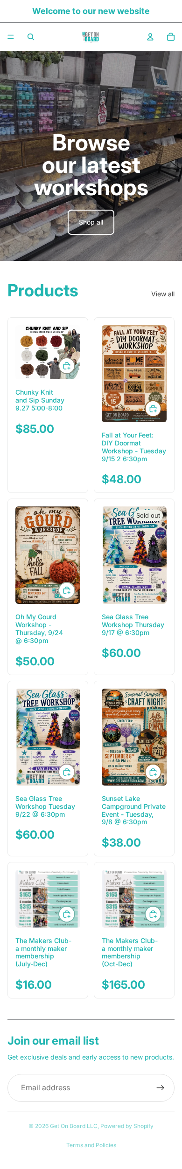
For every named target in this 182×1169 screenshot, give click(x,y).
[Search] (31, 37)
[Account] (150, 37)
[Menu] (10, 37)
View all (163, 294)
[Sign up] (160, 1088)
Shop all (91, 222)
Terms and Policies (91, 1145)
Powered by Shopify (127, 1125)
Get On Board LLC (74, 1125)
